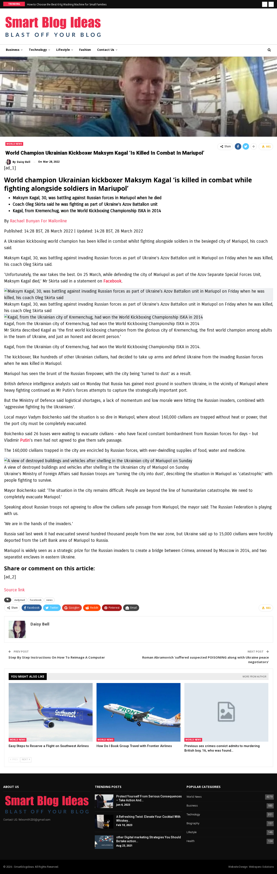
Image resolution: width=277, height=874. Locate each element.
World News (14, 143)
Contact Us (105, 50)
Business (12, 50)
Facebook (112, 281)
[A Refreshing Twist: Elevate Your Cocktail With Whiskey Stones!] (104, 822)
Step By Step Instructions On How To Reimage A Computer (56, 657)
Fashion (85, 50)
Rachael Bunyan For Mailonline (38, 220)
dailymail (19, 599)
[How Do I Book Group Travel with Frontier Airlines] (138, 712)
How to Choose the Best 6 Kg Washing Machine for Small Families (66, 4)
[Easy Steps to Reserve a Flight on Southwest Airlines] (51, 712)
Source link (14, 589)
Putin (25, 440)
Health (191, 841)
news (49, 599)
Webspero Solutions (261, 866)
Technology (38, 50)
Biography (193, 823)
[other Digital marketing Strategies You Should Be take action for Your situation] (104, 842)
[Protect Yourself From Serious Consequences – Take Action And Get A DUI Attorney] (104, 801)
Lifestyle (63, 50)
